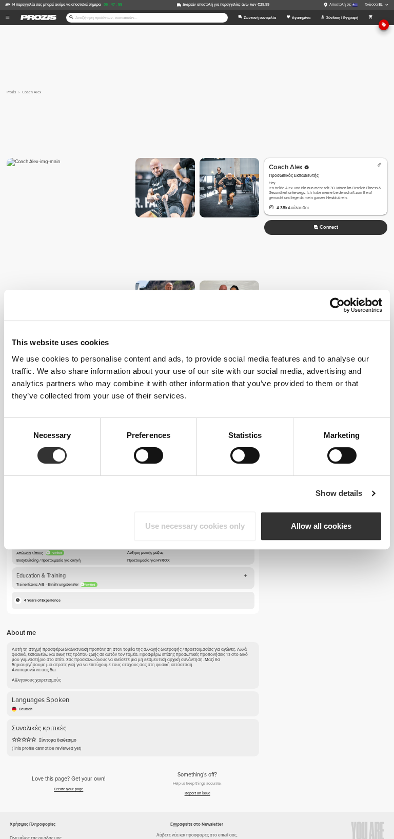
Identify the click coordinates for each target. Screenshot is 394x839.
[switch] (148, 455)
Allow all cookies (321, 526)
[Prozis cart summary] (370, 17)
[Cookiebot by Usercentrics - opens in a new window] (337, 305)
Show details (339, 493)
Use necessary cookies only (195, 526)
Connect (329, 227)
